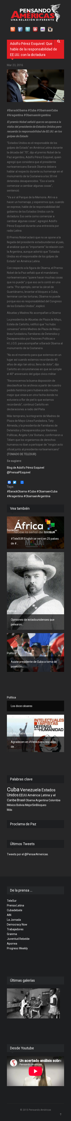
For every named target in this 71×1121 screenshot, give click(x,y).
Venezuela (30, 789)
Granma (12, 934)
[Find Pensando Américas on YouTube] (35, 29)
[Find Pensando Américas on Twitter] (28, 29)
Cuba (13, 789)
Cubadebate (14, 910)
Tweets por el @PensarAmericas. (28, 854)
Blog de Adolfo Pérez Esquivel (25, 467)
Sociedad (13, 530)
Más (9, 809)
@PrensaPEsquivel (18, 472)
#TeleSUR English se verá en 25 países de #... (35, 541)
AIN (9, 915)
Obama (30, 800)
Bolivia (20, 805)
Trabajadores (15, 929)
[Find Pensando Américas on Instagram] (50, 29)
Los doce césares (21, 706)
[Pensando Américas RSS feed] (13, 29)
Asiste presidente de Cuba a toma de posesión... (34, 664)
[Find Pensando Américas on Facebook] (20, 29)
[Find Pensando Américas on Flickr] (43, 29)
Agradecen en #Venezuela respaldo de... (33, 744)
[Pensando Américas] (35, 13)
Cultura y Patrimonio (19, 733)
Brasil (21, 800)
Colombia (54, 800)
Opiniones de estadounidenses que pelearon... (32, 622)
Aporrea (12, 943)
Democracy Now (17, 924)
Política (11, 611)
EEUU (23, 795)
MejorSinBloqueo (35, 805)
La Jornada (14, 919)
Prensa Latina (15, 905)
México (11, 805)
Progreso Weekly (17, 948)
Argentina (42, 800)
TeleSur (12, 900)
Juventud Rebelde (18, 938)
